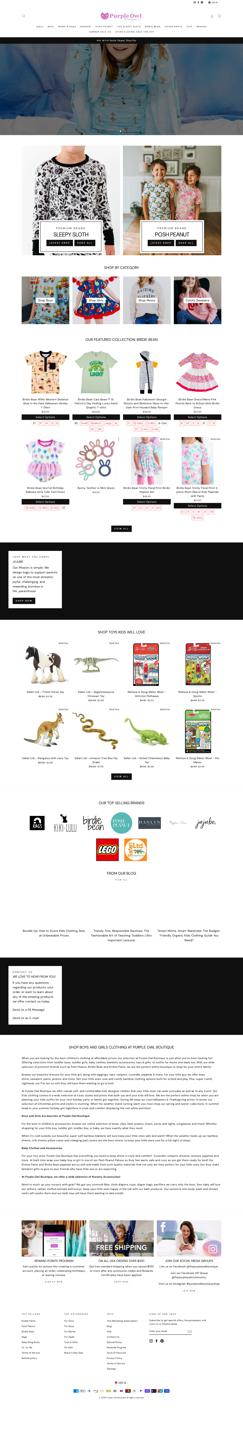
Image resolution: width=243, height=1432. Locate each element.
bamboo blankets (95, 1136)
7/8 (212, 512)
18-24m (138, 423)
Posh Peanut (104, 26)
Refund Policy (114, 1342)
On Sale (68, 1347)
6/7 (159, 508)
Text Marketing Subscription (122, 1320)
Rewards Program (116, 1347)
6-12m (162, 423)
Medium (96, 423)
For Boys (69, 1326)
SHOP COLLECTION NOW (121, 98)
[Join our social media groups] (189, 1238)
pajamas (65, 1164)
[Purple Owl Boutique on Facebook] (156, 1341)
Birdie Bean (153, 26)
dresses (54, 1074)
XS (76, 423)
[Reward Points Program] (54, 1238)
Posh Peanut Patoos (111, 1160)
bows (115, 1124)
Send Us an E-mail (26, 1018)
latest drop (59, 243)
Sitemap (111, 1368)
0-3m (155, 429)
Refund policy (29, 1358)
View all (121, 528)
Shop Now (24, 600)
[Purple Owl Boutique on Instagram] (151, 1341)
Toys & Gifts (71, 1342)
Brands (202, 26)
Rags (24, 1336)
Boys (51, 26)
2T (34, 423)
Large (108, 423)
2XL (92, 429)
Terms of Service (31, 1352)
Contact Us (113, 1336)
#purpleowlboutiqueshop (203, 1284)
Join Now (189, 1291)
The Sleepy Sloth (129, 26)
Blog (109, 1326)
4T (47, 423)
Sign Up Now (54, 1282)
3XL (100, 429)
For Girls (69, 1320)
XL (116, 423)
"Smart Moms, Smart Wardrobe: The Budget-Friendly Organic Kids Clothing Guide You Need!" (189, 935)
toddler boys (62, 1062)
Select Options (45, 417)
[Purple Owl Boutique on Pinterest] (162, 1341)
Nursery (86, 26)
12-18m (151, 423)
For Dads (69, 1336)
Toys (189, 26)
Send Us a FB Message (29, 1009)
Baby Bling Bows (31, 1342)
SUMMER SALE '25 (100, 32)
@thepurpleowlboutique (202, 1266)
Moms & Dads (67, 26)
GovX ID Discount (116, 1352)
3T (40, 423)
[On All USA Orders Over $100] (121, 1238)
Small (84, 423)
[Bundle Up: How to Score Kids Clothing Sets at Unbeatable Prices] (54, 908)
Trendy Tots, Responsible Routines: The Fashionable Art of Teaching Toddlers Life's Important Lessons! (121, 935)
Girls (40, 26)
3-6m (144, 429)
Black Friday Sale (73, 1352)
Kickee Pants (173, 26)
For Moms (69, 1331)
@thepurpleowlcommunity (189, 1277)
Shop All (84, 243)
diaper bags (145, 1184)
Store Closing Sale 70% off (134, 32)
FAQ (109, 1331)
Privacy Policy (114, 1358)
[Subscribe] (190, 1331)
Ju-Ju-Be (27, 1347)
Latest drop (161, 243)
